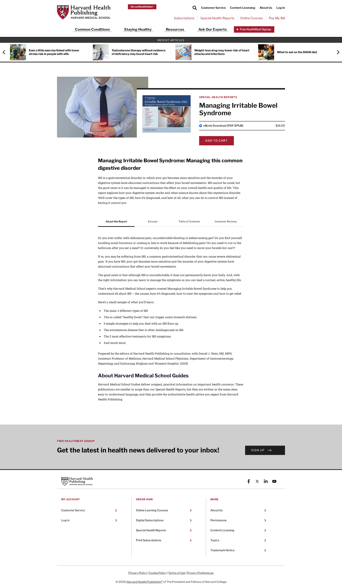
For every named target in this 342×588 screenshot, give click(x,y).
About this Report (116, 221)
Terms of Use (176, 573)
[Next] (336, 52)
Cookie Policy (158, 573)
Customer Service (213, 7)
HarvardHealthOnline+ (142, 6)
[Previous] (5, 52)
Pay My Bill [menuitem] (277, 18)
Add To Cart (216, 140)
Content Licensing (242, 7)
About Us (266, 7)
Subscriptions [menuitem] (184, 18)
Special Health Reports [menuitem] (217, 18)
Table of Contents (189, 221)
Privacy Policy (137, 573)
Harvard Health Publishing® (144, 582)
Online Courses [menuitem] (251, 18)
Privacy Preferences (200, 573)
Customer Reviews (226, 221)
